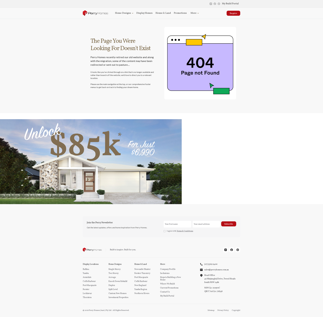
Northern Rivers (141, 293)
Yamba (86, 273)
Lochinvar (87, 293)
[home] (95, 13)
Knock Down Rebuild (118, 281)
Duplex (112, 285)
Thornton (87, 297)
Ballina (86, 269)
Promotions (180, 13)
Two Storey (114, 273)
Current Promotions (169, 288)
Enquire (233, 13)
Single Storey (114, 269)
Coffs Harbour (89, 281)
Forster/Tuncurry (142, 273)
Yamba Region (140, 289)
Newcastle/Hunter (142, 269)
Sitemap (211, 310)
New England (140, 285)
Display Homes (144, 13)
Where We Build (167, 284)
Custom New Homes (117, 293)
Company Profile (167, 269)
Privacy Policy (223, 310)
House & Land (163, 13)
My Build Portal (230, 3)
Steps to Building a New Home (170, 278)
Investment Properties (118, 297)
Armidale (87, 277)
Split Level (113, 289)
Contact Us (165, 292)
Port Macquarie (90, 285)
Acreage (112, 277)
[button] (124, 13)
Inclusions (164, 273)
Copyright (236, 310)
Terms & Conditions (185, 231)
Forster (86, 289)
